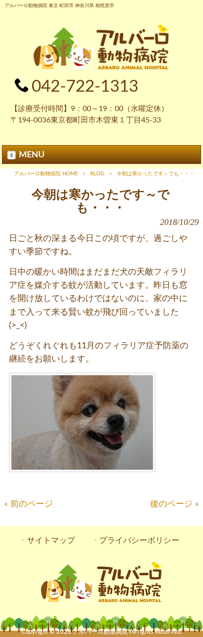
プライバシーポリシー (139, 540)
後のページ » (174, 504)
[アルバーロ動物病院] (102, 68)
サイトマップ (51, 540)
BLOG (97, 173)
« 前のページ (28, 504)
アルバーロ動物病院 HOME (46, 173)
